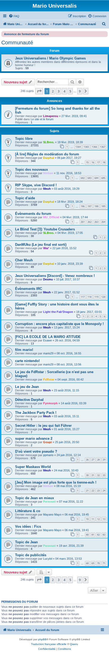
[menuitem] (14, 16)
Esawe (47, 340)
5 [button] (70, 91)
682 (83, 178)
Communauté (17, 42)
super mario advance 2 (33, 438)
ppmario (48, 455)
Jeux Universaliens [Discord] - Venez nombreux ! (55, 276)
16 (93, 162)
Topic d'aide (25, 198)
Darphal (48, 157)
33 (104, 475)
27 (93, 459)
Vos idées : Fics (28, 526)
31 (93, 475)
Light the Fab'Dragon (58, 311)
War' (46, 248)
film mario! (24, 350)
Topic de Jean (26, 542)
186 (83, 206)
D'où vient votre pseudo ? (36, 451)
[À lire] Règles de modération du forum (47, 154)
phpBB (42, 639)
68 (87, 563)
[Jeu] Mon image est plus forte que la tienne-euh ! (55, 482)
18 (104, 162)
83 (104, 534)
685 (103, 178)
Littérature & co (27, 511)
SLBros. (48, 142)
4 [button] (64, 91)
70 (98, 563)
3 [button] (59, 91)
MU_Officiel (51, 217)
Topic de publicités (30, 555)
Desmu (48, 279)
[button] (39, 91)
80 (87, 534)
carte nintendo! (27, 361)
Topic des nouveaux (31, 169)
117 (83, 297)
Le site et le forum (42, 119)
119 (96, 297)
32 (98, 475)
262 (90, 222)
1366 (94, 147)
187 (90, 206)
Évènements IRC (28, 289)
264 (103, 222)
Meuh (47, 188)
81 (93, 534)
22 (93, 490)
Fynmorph (50, 403)
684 (96, 178)
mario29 (48, 353)
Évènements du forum (33, 214)
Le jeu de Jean (27, 387)
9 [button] (80, 91)
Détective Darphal (29, 400)
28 (98, 459)
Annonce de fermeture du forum (26, 34)
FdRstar (48, 379)
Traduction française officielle (48, 644)
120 (103, 297)
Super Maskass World (33, 467)
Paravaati (49, 501)
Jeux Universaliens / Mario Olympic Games (50, 58)
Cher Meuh (24, 260)
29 (104, 459)
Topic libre (24, 139)
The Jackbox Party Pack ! (35, 413)
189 (103, 206)
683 (90, 178)
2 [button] (53, 91)
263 (96, 222)
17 (98, 162)
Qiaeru (74, 644)
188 (96, 206)
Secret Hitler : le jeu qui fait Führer (43, 426)
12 (98, 519)
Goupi (47, 442)
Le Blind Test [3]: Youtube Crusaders (45, 229)
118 (90, 297)
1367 (102, 147)
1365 (86, 147)
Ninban (48, 173)
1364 (78, 147)
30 (87, 475)
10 (87, 519)
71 (104, 563)
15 (87, 162)
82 (98, 534)
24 (104, 490)
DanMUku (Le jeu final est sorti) (40, 245)
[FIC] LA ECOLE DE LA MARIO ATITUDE (48, 337)
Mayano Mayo (52, 514)
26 (87, 459)
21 (87, 490)
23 (98, 490)
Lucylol (47, 558)
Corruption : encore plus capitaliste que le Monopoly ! (59, 324)
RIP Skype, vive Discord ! (36, 185)
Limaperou (50, 116)
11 (93, 519)
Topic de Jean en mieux (34, 498)
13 (104, 519)
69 (93, 563)
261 (83, 222)
